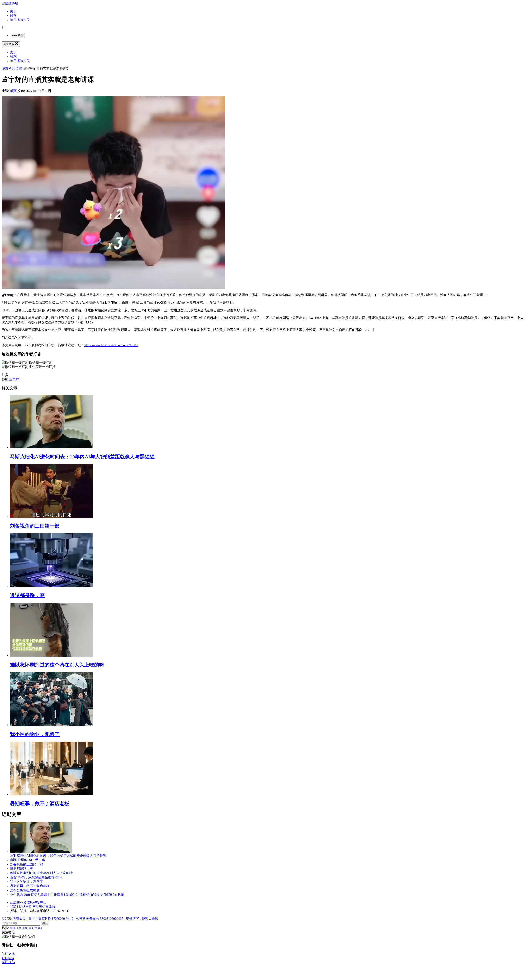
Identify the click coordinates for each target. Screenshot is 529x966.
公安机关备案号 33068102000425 (99, 918)
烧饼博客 (132, 918)
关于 (13, 11)
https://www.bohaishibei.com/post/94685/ (111, 345)
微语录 (39, 928)
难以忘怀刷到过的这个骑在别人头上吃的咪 (57, 664)
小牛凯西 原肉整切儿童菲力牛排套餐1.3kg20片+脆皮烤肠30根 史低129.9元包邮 (67, 894)
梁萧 (13, 91)
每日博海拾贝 (20, 20)
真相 (25, 928)
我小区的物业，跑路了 (35, 734)
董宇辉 (14, 379)
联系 (13, 15)
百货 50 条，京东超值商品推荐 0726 (36, 877)
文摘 (19, 68)
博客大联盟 (150, 918)
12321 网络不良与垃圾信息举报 (32, 906)
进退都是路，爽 (27, 595)
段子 (31, 928)
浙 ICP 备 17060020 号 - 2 (55, 918)
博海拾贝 (8, 68)
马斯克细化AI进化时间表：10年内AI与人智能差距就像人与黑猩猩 (82, 456)
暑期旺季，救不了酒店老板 (39, 803)
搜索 (45, 923)
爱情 (12, 928)
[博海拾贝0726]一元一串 (27, 860)
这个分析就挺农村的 (25, 890)
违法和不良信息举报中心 (28, 902)
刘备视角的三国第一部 (35, 526)
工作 (18, 928)
